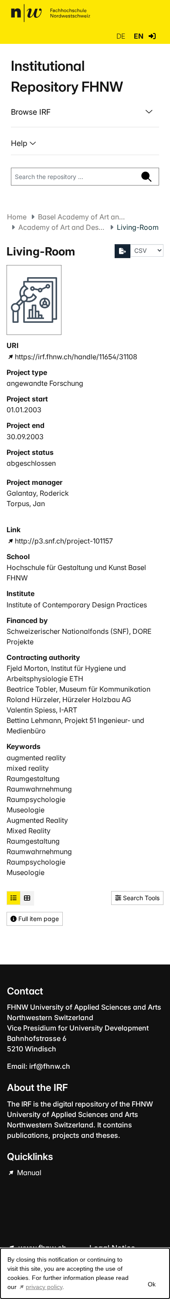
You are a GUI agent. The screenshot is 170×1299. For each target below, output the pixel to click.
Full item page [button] (38, 918)
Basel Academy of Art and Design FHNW (81, 216)
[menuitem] (85, 112)
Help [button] (20, 143)
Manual (28, 1172)
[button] (152, 36)
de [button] (121, 36)
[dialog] (85, 1273)
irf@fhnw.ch (49, 1066)
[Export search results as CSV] (122, 251)
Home (17, 216)
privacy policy (44, 1286)
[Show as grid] (27, 898)
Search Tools (140, 897)
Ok (152, 1284)
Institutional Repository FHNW (67, 76)
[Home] (50, 13)
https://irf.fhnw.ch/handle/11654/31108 (76, 356)
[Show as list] (13, 898)
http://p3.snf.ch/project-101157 (64, 541)
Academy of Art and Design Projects (61, 227)
